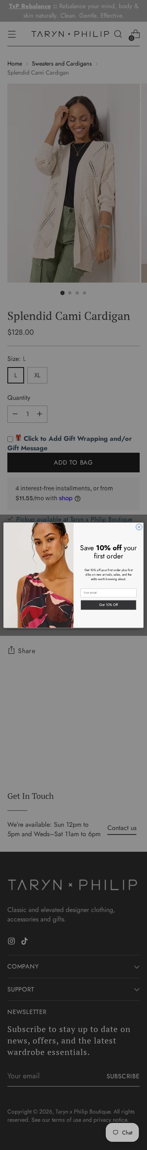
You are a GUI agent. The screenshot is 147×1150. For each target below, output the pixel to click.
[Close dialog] (139, 527)
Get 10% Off (108, 604)
